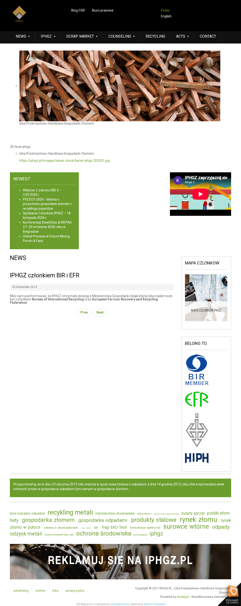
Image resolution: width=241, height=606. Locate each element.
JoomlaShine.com (119, 604)
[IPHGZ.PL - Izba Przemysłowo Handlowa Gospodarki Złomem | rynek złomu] (19, 17)
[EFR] (197, 399)
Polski (165, 10)
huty (14, 520)
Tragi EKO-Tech (114, 527)
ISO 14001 (86, 528)
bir (96, 527)
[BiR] (197, 370)
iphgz (156, 534)
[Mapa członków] (206, 297)
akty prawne (144, 513)
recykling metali (70, 512)
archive (40, 590)
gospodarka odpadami (102, 520)
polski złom (218, 513)
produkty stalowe (153, 519)
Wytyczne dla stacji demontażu (166, 514)
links (55, 590)
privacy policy (75, 590)
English (166, 16)
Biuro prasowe (102, 10)
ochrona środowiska (103, 533)
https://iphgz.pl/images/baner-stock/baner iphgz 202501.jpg (64, 160)
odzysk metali (26, 534)
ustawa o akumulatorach (61, 527)
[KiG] (197, 430)
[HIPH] (197, 458)
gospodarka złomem (48, 520)
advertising (20, 590)
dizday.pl (183, 596)
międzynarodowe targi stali (59, 534)
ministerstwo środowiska (114, 513)
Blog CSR (78, 10)
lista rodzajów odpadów (27, 513)
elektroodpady (140, 535)
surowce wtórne (186, 526)
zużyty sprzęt (193, 513)
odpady (220, 527)
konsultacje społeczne (145, 527)
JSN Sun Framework (154, 604)
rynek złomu (198, 519)
